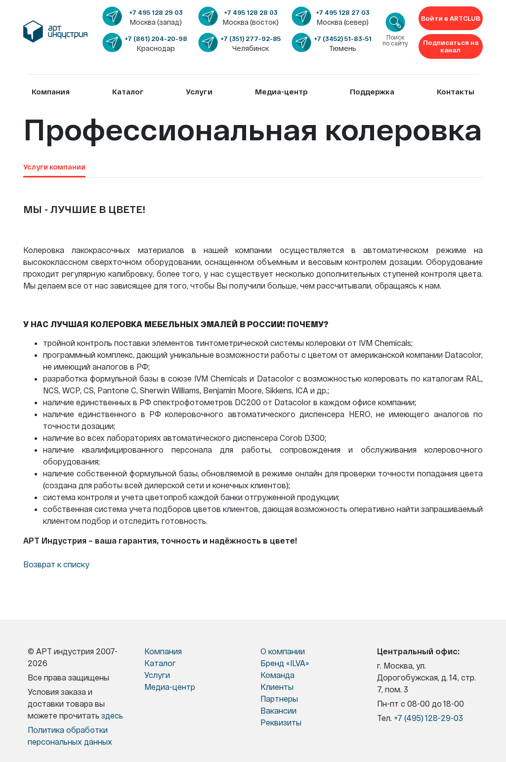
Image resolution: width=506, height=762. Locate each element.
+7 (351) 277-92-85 (250, 38)
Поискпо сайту (395, 40)
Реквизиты (280, 722)
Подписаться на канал (450, 46)
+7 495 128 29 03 (156, 12)
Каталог (128, 91)
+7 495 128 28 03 (251, 12)
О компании (282, 651)
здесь (112, 715)
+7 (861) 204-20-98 (156, 38)
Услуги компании (54, 167)
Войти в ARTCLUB (450, 18)
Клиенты (277, 686)
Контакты (455, 91)
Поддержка (372, 91)
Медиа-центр (281, 91)
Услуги (199, 91)
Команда (277, 674)
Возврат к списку (56, 564)
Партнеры (279, 698)
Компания (51, 91)
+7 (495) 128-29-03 (428, 717)
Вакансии (278, 710)
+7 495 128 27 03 (343, 12)
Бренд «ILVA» (284, 663)
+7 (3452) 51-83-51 (343, 38)
